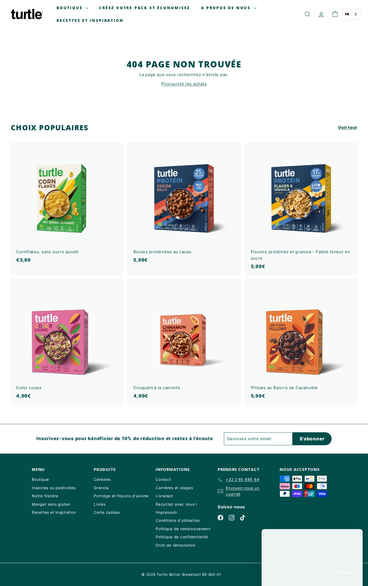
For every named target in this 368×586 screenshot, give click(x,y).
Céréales (102, 479)
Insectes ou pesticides (54, 487)
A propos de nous (226, 7)
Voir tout (347, 127)
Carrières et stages (174, 487)
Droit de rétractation (176, 545)
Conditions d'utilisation (178, 520)
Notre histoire (45, 496)
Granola (101, 487)
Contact (163, 479)
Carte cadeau (107, 512)
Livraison (164, 496)
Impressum (166, 512)
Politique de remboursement (183, 528)
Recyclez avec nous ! (176, 504)
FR (347, 14)
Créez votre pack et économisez (144, 7)
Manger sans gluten (51, 504)
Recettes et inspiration (90, 20)
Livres (100, 504)
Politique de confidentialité (182, 536)
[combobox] (351, 14)
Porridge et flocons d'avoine (121, 496)
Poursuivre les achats (184, 83)
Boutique (70, 7)
